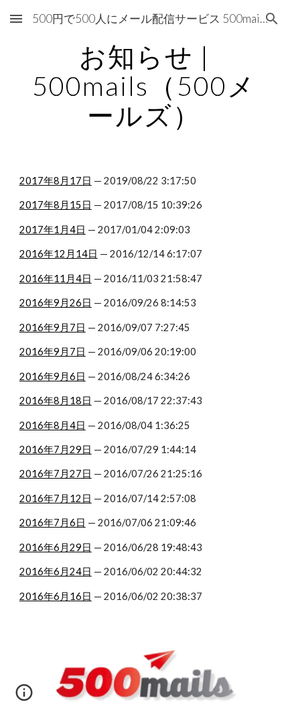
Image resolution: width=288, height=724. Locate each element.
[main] (144, 85)
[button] (16, 18)
